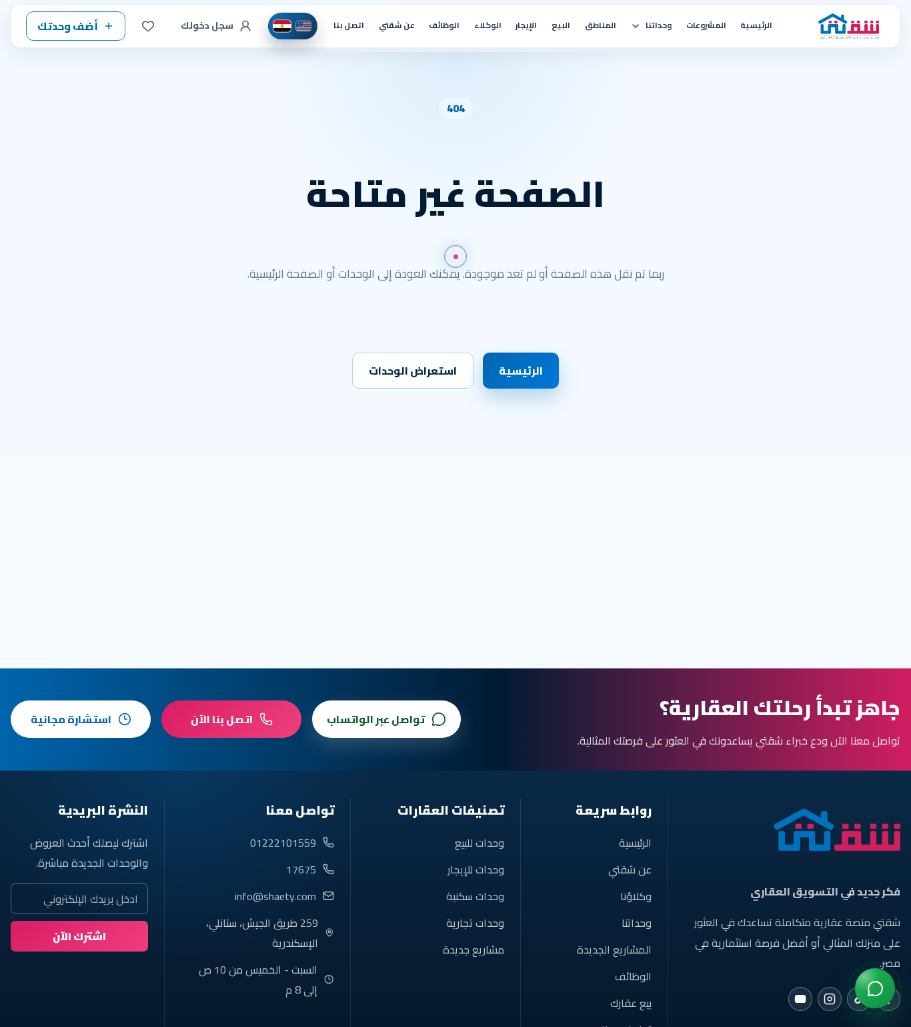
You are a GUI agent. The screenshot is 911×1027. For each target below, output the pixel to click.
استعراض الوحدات (413, 371)
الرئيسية (756, 25)
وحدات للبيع (479, 843)
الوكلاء (488, 25)
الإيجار (526, 25)
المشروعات (706, 25)
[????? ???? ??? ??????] (875, 988)
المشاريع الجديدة (614, 950)
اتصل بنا (348, 25)
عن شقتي (397, 25)
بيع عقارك (631, 1003)
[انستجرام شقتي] (830, 999)
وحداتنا (637, 923)
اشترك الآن (79, 936)
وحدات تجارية (475, 923)
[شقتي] (844, 26)
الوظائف (444, 25)
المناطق (600, 25)
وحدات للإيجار (475, 869)
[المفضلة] (148, 26)
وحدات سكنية (475, 896)
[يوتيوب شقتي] (800, 999)
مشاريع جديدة (473, 950)
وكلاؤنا (636, 896)
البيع (561, 25)
